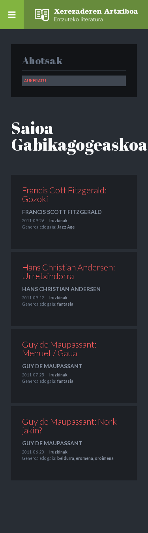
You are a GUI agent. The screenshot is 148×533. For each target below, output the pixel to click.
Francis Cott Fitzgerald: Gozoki (64, 194)
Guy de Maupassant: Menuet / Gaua (59, 348)
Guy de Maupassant (52, 366)
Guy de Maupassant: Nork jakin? (69, 425)
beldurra (65, 458)
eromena (84, 458)
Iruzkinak (58, 220)
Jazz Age (66, 227)
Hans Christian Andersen (61, 288)
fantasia (65, 304)
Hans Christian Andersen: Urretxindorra (68, 271)
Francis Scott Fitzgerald (62, 211)
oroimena (104, 458)
